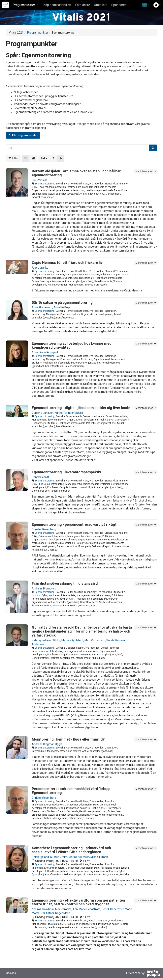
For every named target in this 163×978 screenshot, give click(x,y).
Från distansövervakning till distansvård (65, 583)
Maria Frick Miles (79, 856)
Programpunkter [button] (24, 5)
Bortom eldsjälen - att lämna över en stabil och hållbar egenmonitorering (76, 173)
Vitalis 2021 (16, 32)
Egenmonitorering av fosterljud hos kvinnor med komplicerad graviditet (72, 345)
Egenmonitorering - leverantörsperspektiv (66, 472)
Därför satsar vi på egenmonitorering (62, 302)
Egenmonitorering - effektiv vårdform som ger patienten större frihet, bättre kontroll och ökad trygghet (78, 902)
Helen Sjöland (40, 856)
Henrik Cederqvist (113, 909)
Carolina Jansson (42, 412)
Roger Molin (62, 913)
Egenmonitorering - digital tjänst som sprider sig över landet (82, 408)
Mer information (145, 171)
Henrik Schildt (40, 477)
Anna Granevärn (42, 307)
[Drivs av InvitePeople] (143, 974)
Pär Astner (47, 913)
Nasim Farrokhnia (43, 909)
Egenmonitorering (44, 183)
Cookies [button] (11, 973)
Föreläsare (82, 5)
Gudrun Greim (58, 856)
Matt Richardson (94, 640)
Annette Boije (62, 307)
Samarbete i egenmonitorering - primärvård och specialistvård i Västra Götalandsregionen (71, 850)
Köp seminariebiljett (57, 5)
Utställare (100, 5)
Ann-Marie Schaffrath (86, 909)
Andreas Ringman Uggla (47, 744)
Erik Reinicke (40, 180)
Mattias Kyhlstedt (72, 640)
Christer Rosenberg (44, 529)
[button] (145, 5)
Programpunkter (37, 32)
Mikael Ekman (99, 856)
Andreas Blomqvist (44, 588)
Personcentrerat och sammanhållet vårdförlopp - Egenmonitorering (72, 791)
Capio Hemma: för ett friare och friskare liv (67, 262)
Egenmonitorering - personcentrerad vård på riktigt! (74, 524)
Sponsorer (118, 5)
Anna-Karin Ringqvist (45, 352)
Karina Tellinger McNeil (69, 412)
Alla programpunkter (24, 135)
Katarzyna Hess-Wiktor (46, 640)
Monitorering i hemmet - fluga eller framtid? (68, 739)
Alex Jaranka (40, 267)
